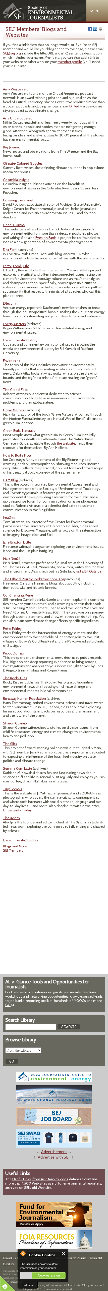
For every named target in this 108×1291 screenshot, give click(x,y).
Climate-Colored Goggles (23, 163)
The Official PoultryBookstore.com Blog (34, 579)
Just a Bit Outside (88, 571)
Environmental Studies (20, 840)
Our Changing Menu (18, 595)
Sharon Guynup (15, 723)
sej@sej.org (16, 1281)
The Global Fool (15, 389)
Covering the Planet (18, 200)
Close (63, 1253)
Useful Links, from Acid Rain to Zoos (40, 1179)
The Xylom (11, 818)
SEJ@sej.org (12, 53)
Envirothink (11, 360)
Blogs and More (15, 846)
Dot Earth (10, 249)
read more (28, 1285)
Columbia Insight (16, 179)
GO (8, 1005)
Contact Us (9, 1258)
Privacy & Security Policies (70, 1258)
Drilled (74, 106)
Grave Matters (14, 410)
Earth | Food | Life (16, 266)
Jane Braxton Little (17, 542)
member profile (70, 61)
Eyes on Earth (45, 237)
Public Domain (14, 653)
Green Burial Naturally (19, 430)
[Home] (39, 19)
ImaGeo (9, 517)
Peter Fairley (12, 628)
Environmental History (20, 340)
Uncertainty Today (17, 810)
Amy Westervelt (15, 89)
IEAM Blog (10, 480)
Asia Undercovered (17, 118)
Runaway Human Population (24, 698)
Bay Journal (11, 147)
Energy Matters (14, 324)
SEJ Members (13, 850)
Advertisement (54, 1151)
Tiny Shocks (12, 789)
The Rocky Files (15, 678)
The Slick (10, 743)
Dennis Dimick (14, 225)
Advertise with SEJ (53, 1157)
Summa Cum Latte (17, 768)
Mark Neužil (11, 558)
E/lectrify (10, 303)
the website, (66, 443)
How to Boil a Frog (17, 455)
